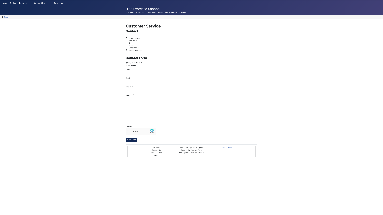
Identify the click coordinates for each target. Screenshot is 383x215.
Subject (129, 86)
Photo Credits (227, 148)
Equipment (23, 3)
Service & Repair (41, 3)
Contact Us (58, 3)
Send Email (131, 140)
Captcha (129, 127)
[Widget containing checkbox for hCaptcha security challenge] (141, 131)
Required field (132, 66)
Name (128, 70)
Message (130, 95)
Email (128, 78)
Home (4, 3)
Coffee (13, 3)
